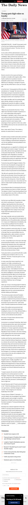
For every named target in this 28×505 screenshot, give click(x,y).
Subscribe (20, 1)
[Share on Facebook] (23, 19)
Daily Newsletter (7, 479)
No (8, 485)
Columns (4, 11)
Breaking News (18, 479)
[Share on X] (25, 19)
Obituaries (6, 481)
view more (13, 462)
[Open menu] (1, 1)
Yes (4, 485)
